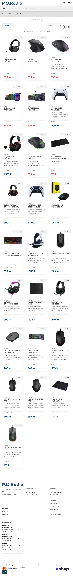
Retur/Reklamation (56, 515)
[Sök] (4, 8)
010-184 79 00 (30, 492)
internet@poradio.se (33, 495)
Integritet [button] (53, 512)
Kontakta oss (54, 503)
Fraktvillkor (6, 512)
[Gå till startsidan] (12, 3)
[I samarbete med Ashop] (62, 569)
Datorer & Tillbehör (8, 14)
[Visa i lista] (69, 27)
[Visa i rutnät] (65, 27)
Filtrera (7, 25)
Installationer (54, 509)
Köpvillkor (5, 515)
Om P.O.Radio (54, 506)
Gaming (20, 14)
